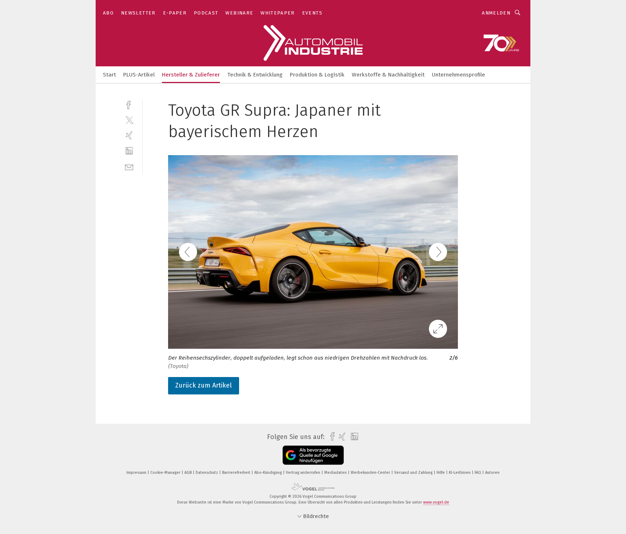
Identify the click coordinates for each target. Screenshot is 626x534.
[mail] (129, 166)
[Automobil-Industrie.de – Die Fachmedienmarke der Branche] (109, 74)
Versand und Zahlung (414, 472)
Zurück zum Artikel (203, 385)
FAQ (478, 472)
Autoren (492, 472)
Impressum (136, 472)
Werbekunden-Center (371, 472)
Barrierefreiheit (236, 472)
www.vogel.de (436, 502)
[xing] (129, 135)
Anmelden (496, 13)
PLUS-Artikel (139, 74)
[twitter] (129, 119)
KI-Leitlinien (460, 472)
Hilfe (441, 472)
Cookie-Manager (165, 472)
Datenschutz (207, 472)
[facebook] (129, 104)
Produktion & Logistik (317, 74)
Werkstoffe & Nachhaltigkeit (388, 74)
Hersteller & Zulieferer (191, 74)
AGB (188, 472)
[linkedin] (129, 151)
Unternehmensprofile (458, 74)
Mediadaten (336, 472)
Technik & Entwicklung (255, 74)
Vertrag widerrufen (303, 472)
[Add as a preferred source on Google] (313, 455)
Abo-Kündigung (268, 472)
